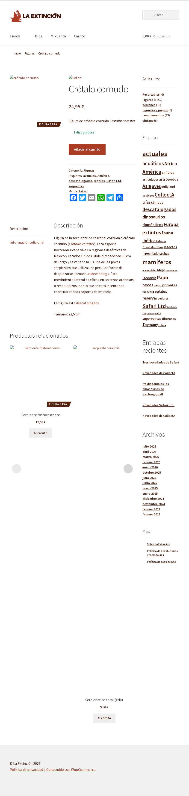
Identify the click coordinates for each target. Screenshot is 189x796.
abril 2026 (149, 452)
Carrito (79, 36)
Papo (162, 277)
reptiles (99, 181)
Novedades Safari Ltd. (158, 405)
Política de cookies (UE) (161, 561)
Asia (146, 186)
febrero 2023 (151, 509)
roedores (162, 298)
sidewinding (98, 273)
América (103, 176)
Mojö (161, 270)
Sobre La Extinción (158, 544)
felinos (161, 241)
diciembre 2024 (153, 498)
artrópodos (168, 179)
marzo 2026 (150, 457)
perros (158, 285)
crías (146, 202)
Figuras (30, 53)
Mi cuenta (58, 36)
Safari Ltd (113, 181)
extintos (151, 232)
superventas (151, 318)
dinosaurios (153, 217)
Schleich (171, 307)
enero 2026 (150, 467)
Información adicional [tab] (27, 242)
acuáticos (153, 163)
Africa (170, 163)
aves (156, 186)
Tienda (15, 36)
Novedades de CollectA (158, 373)
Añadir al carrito (87, 149)
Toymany (150, 324)
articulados (150, 180)
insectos (170, 247)
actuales (89, 176)
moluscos (171, 270)
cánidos (157, 202)
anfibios (168, 172)
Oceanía (149, 277)
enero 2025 (150, 493)
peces (147, 285)
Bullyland (168, 187)
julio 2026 (149, 446)
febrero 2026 (151, 462)
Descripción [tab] (19, 228)
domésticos (152, 224)
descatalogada (87, 303)
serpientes (76, 186)
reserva (149, 298)
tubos (162, 325)
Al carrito (40, 433)
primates (169, 285)
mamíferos (156, 262)
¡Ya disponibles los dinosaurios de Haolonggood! (155, 389)
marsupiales (149, 270)
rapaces (147, 292)
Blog (39, 36)
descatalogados (80, 181)
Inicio (17, 53)
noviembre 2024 (153, 504)
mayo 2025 (150, 488)
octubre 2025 (151, 472)
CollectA (164, 194)
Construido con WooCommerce (70, 769)
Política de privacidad (26, 769)
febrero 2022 (151, 514)
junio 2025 (149, 483)
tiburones (169, 319)
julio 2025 (149, 478)
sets (158, 313)
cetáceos (148, 195)
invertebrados (155, 253)
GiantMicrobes (152, 247)
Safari (82, 191)
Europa (171, 224)
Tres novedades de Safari (160, 362)
